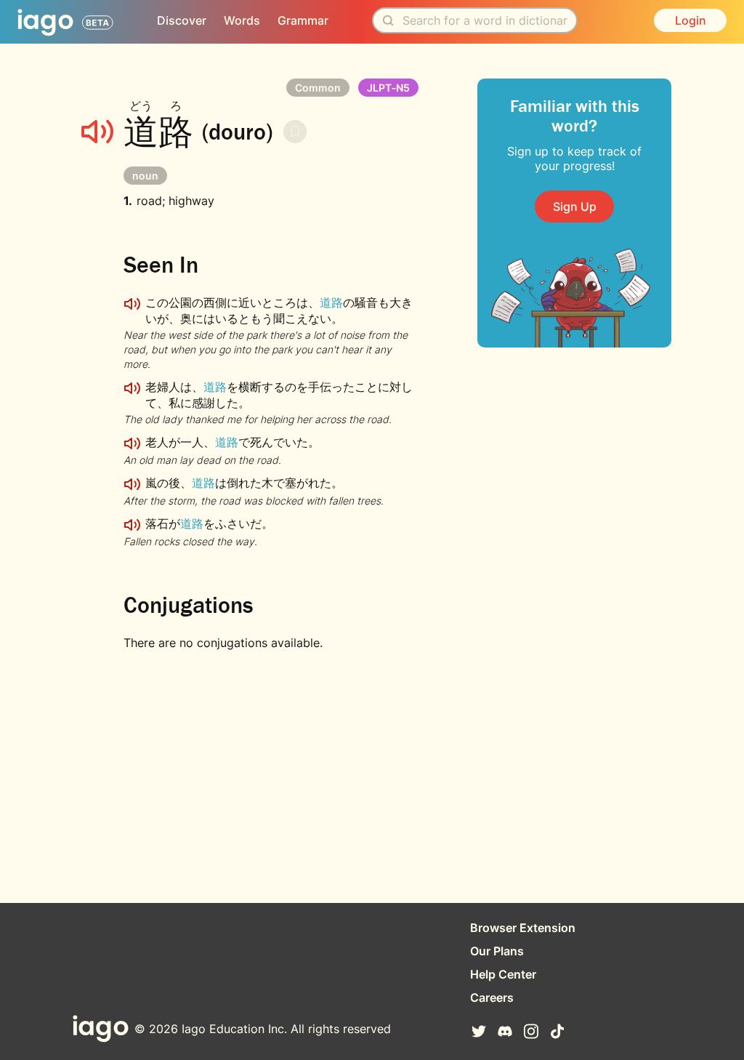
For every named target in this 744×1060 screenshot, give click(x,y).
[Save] (295, 131)
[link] (574, 206)
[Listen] (97, 131)
